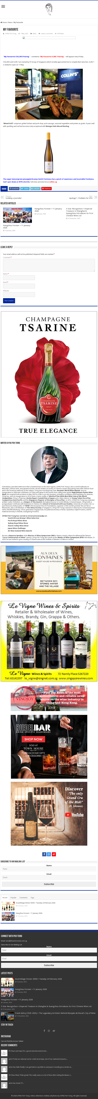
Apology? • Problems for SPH (80, 197)
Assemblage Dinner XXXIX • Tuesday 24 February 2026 (35, 903)
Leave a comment (47, 33)
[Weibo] (54, 854)
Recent (5, 898)
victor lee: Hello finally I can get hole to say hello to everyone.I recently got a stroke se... (40, 1067)
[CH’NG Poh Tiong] (49, 9)
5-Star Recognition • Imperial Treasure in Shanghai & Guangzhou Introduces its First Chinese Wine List (79, 212)
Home (4, 22)
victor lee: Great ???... (16, 1083)
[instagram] (49, 854)
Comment (7, 257)
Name (6, 274)
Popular (13, 898)
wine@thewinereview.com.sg (16, 941)
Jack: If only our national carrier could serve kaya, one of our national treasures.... (38, 1059)
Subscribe (49, 884)
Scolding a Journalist (13, 197)
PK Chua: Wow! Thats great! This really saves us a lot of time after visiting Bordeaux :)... (40, 1075)
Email (5, 282)
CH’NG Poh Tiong (10, 33)
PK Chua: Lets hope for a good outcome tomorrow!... (28, 1051)
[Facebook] (44, 854)
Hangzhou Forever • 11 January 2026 (29, 913)
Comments (23, 898)
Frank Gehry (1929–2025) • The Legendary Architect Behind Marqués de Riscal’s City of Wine (55, 1013)
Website (6, 291)
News (10, 22)
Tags (32, 898)
